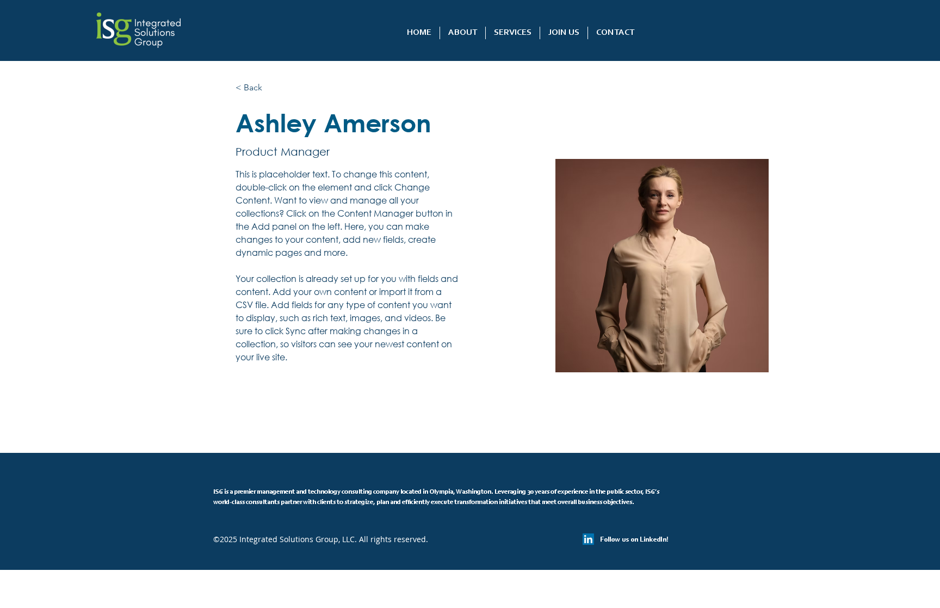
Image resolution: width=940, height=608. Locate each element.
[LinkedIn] (588, 539)
